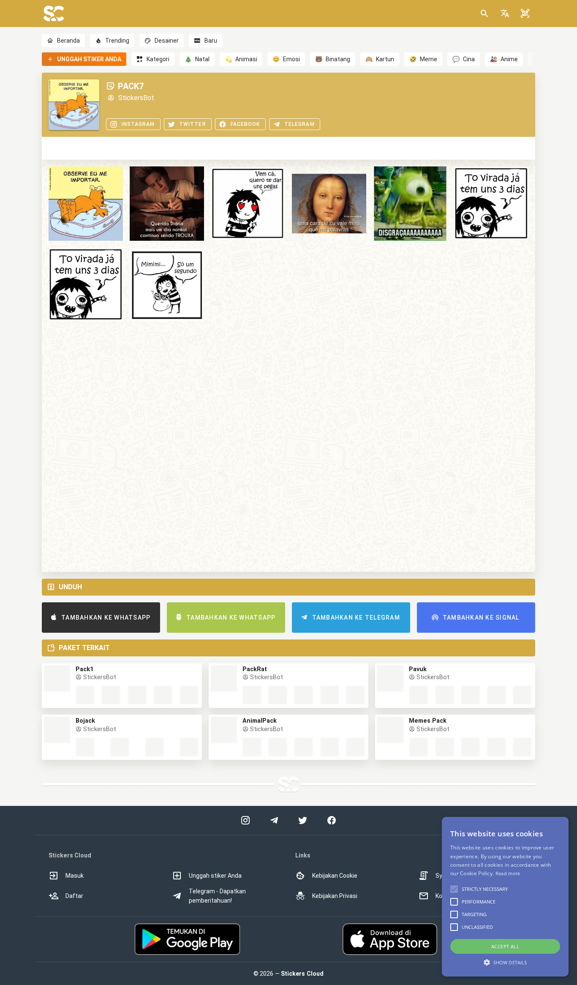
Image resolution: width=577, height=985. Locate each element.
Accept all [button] (505, 946)
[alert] (505, 897)
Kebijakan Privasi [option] (334, 895)
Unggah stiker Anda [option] (215, 875)
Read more (507, 873)
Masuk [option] (74, 875)
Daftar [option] (74, 895)
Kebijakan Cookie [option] (334, 875)
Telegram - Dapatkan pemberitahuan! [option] (217, 896)
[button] (505, 13)
